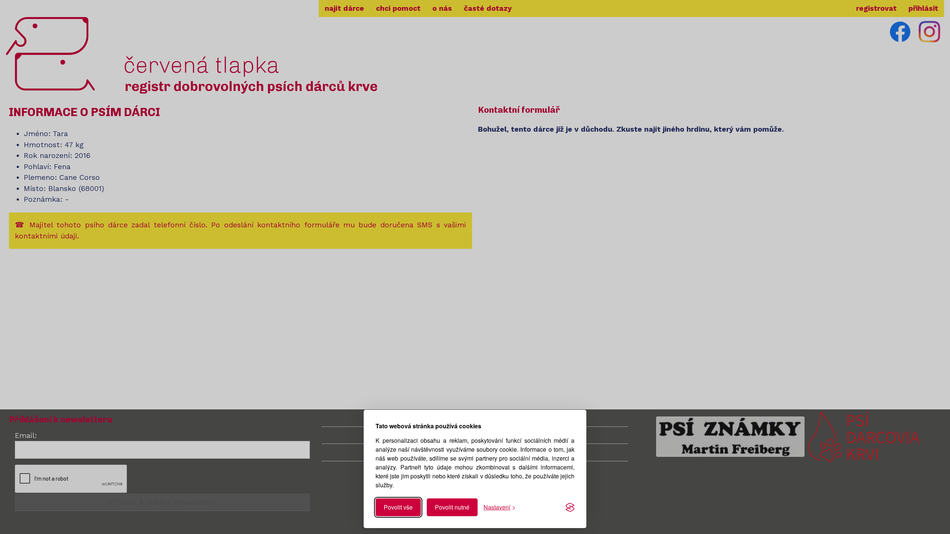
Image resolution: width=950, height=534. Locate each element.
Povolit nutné (452, 507)
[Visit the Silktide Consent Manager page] (570, 507)
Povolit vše (398, 507)
